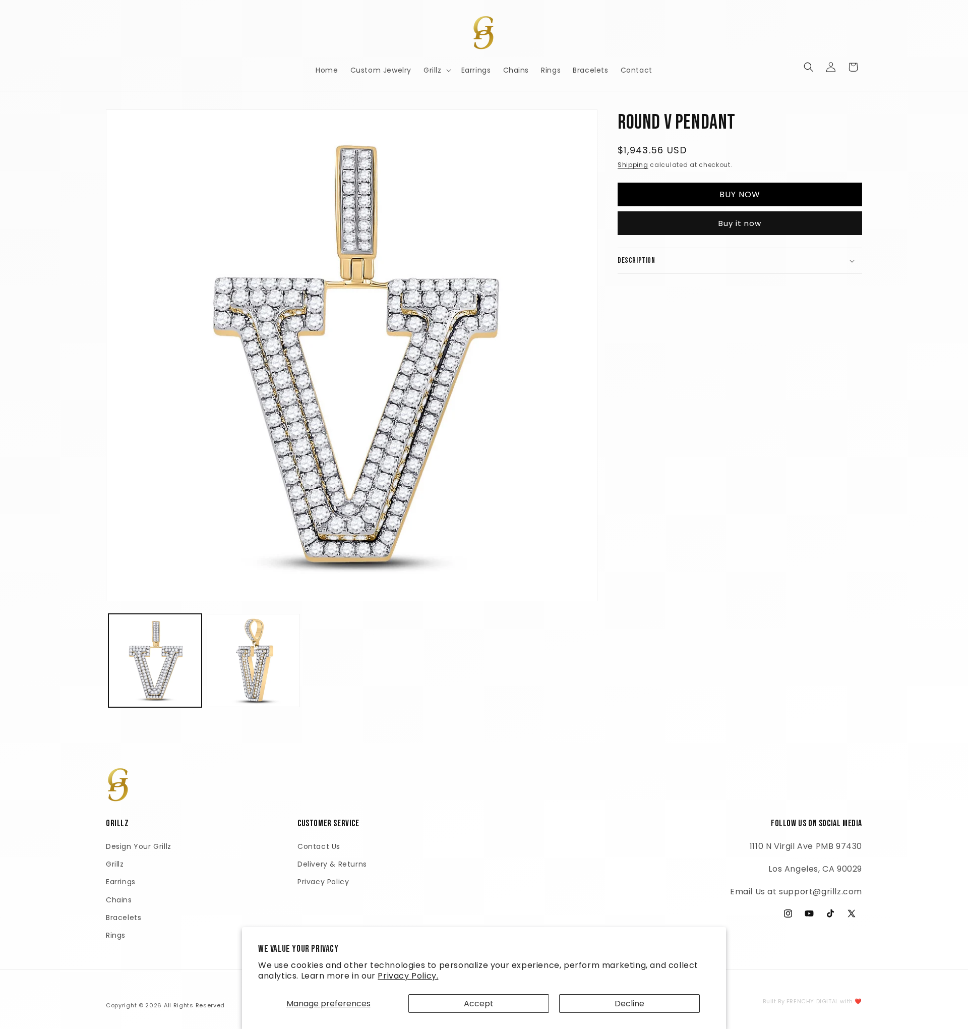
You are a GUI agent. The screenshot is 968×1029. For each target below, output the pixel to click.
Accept (479, 1003)
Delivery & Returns (332, 864)
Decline (629, 1003)
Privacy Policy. (408, 976)
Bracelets (123, 917)
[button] (436, 70)
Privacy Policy (323, 882)
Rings (116, 935)
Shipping (633, 164)
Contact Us (318, 846)
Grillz (115, 864)
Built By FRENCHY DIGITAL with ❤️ (812, 1001)
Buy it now (739, 223)
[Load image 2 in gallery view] (253, 660)
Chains (119, 900)
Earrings (121, 882)
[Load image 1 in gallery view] (155, 660)
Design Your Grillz (138, 846)
